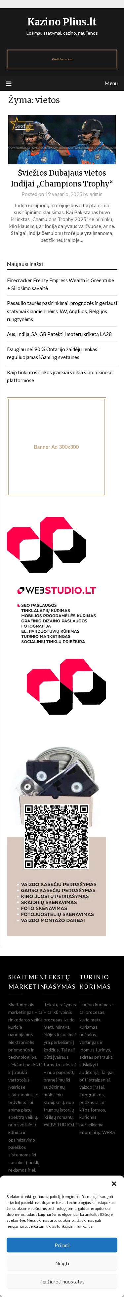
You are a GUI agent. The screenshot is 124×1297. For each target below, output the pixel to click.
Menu (111, 83)
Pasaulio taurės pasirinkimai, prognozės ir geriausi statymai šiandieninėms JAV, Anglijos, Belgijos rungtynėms (62, 311)
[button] (114, 1184)
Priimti (62, 1245)
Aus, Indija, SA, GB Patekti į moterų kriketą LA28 (59, 334)
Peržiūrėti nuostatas (62, 1281)
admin (96, 194)
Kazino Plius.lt (62, 22)
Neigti (62, 1263)
